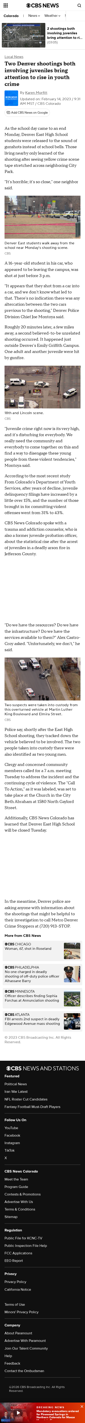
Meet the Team (16, 1179)
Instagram (12, 1143)
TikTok (10, 1150)
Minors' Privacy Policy (22, 1312)
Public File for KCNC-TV (23, 1238)
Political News (16, 1084)
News (33, 16)
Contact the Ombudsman (24, 1371)
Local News (14, 57)
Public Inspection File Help (26, 1246)
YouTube (11, 1128)
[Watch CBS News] (18, 1413)
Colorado (11, 16)
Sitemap (11, 1217)
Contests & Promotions (23, 1194)
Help (8, 1356)
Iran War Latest (16, 1091)
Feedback (12, 1363)
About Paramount (18, 1333)
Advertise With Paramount (25, 1341)
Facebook (12, 1135)
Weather (51, 16)
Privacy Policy (15, 1282)
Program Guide (16, 1187)
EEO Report (14, 1261)
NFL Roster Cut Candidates (26, 1099)
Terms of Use (15, 1304)
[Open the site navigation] (15, 5)
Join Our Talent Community (26, 1348)
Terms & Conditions (20, 1209)
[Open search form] (79, 5)
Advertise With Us (19, 1202)
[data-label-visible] (80, 1406)
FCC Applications (18, 1253)
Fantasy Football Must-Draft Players (32, 1107)
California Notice (18, 1289)
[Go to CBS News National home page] (42, 5)
